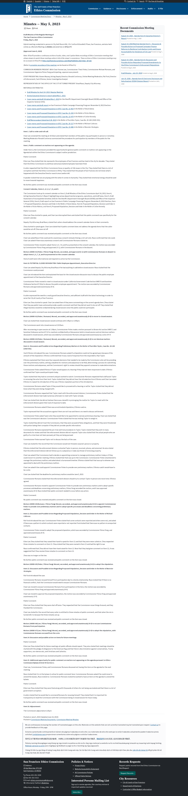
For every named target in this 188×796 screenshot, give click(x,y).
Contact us (154, 725)
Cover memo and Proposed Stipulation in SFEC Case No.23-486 (50, 127)
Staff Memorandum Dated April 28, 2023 (41, 120)
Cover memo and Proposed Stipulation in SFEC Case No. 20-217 (50, 123)
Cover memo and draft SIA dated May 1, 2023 (43, 99)
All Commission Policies (84, 772)
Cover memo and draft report (38, 105)
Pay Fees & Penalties (156, 1)
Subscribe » (77, 792)
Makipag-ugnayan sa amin (35, 746)
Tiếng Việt (56, 1)
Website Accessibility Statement (87, 769)
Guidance (107, 8)
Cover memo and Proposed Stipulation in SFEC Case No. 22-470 (50, 116)
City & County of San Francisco (134, 782)
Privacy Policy (80, 765)
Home (26, 16)
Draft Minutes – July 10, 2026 (131, 73)
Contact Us (131, 1)
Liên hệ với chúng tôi (140, 750)
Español (38, 1)
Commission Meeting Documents (43, 16)
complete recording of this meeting (43, 65)
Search (141, 1)
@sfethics (45, 783)
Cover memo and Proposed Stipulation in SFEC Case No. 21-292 (50, 113)
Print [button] (36, 28)
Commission (93, 8)
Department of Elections (132, 786)
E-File (160, 8)
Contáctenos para (39, 734)
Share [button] (28, 28)
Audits (150, 8)
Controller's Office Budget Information (137, 789)
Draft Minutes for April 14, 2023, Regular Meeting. (45, 92)
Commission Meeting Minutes (67, 719)
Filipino (46, 1)
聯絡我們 (100, 739)
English (29, 1)
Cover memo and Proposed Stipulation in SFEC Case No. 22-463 (50, 109)
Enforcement (137, 8)
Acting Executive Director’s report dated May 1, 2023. (46, 96)
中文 (64, 1)
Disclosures (121, 8)
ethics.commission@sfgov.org (42, 780)
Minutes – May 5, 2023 (63, 16)
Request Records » (127, 773)
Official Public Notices (83, 776)
